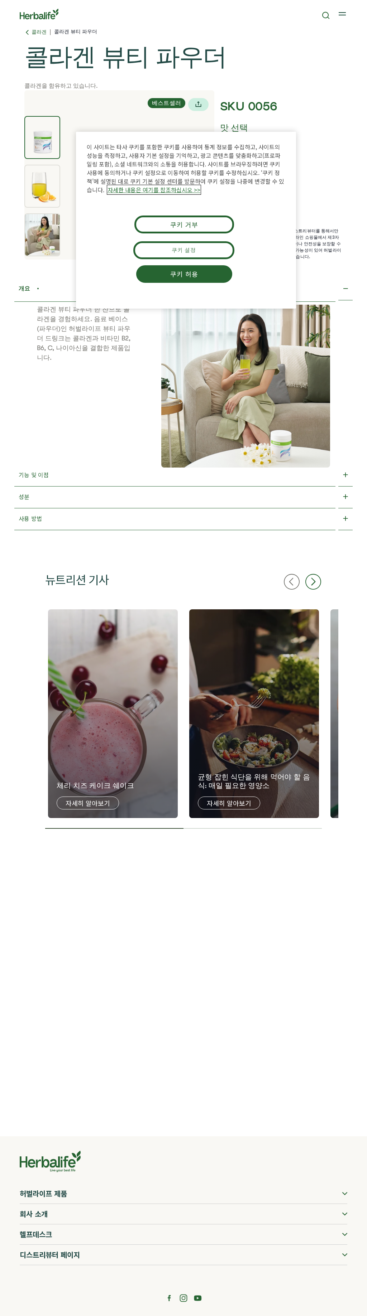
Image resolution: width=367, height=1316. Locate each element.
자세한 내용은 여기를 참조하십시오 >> (154, 189)
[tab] (42, 137)
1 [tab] (114, 828)
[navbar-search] (325, 15)
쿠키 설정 (184, 250)
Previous (291, 581)
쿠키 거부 (184, 224)
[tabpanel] (113, 713)
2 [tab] (253, 828)
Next (313, 581)
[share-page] (198, 104)
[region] (186, 220)
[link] (343, 14)
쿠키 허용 (184, 274)
